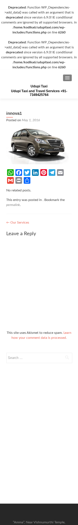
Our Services (17, 222)
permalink (13, 205)
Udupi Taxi (39, 86)
